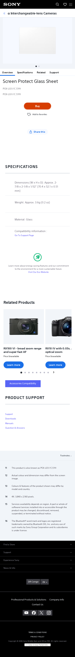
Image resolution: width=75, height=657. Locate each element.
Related (41, 72)
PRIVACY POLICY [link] (37, 636)
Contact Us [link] (37, 604)
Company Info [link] (56, 599)
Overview (7, 72)
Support (54, 72)
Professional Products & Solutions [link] (28, 599)
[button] (36, 66)
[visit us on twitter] (41, 613)
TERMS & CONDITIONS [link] (37, 632)
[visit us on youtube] (26, 613)
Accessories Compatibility (23, 383)
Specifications (25, 72)
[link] (33, 582)
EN (44, 582)
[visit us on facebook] (33, 613)
